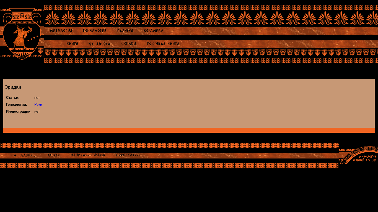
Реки (38, 104)
